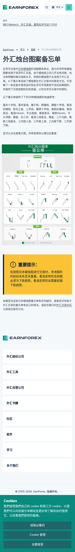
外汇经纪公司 (15, 356)
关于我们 (12, 465)
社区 (9, 419)
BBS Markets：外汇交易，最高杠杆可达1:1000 (30, 24)
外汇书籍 (12, 403)
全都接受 (37, 544)
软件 (9, 434)
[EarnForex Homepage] (21, 7)
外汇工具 (12, 372)
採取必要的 (37, 525)
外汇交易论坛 (64, 305)
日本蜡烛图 (24, 68)
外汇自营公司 (15, 387)
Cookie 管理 (38, 534)
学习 (9, 450)
